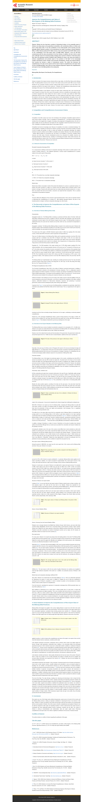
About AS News (17, 34)
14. (32, 788)
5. (32, 750)
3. (32, 742)
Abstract (69, 13)
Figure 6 (38, 544)
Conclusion (16, 74)
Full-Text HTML (70, 16)
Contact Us (53, 797)
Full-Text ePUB (70, 18)
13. (32, 784)
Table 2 (38, 483)
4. (32, 746)
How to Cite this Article (72, 21)
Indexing (16, 16)
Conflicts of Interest (18, 76)
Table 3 (63, 577)
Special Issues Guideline (19, 44)
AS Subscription (18, 28)
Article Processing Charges (20, 24)
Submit (76, 10)
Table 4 (44, 586)
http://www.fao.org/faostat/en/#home (58, 772)
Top (14, 48)
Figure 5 (64, 415)
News (55, 10)
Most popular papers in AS (20, 31)
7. (32, 756)
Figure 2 (41, 285)
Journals (36, 10)
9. (32, 766)
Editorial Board (17, 21)
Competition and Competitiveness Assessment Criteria (20, 56)
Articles (27, 10)
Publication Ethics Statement (20, 33)
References (16, 81)
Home (17, 10)
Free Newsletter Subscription (20, 29)
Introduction (16, 52)
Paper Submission (18, 26)
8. (32, 759)
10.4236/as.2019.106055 (37, 16)
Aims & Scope (17, 19)
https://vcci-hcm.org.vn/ (58, 753)
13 (59, 658)
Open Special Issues (19, 40)
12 (69, 611)
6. (32, 753)
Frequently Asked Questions (20, 36)
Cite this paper (17, 79)
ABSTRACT (16, 49)
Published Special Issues (19, 42)
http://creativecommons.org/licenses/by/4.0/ (41, 33)
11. (32, 775)
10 (75, 449)
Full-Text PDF (70, 15)
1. (32, 732)
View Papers (17, 17)
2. (32, 737)
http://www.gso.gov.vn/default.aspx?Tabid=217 (54, 750)
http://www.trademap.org (56, 775)
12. (32, 779)
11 (55, 531)
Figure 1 (49, 263)
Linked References (71, 20)
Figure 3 (38, 319)
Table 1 (78, 473)
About (65, 10)
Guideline (16, 23)
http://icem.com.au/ (59, 746)
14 (56, 667)
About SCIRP (43, 797)
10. (32, 772)
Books (46, 10)
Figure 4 (50, 379)
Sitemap (48, 797)
